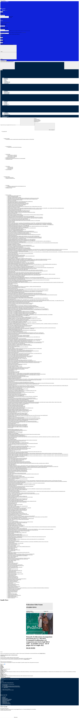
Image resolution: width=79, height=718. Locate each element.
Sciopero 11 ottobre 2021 (11, 597)
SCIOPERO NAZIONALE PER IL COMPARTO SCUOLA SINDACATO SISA (20, 410)
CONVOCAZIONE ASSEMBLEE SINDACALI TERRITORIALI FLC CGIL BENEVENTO (22, 330)
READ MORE (30, 648)
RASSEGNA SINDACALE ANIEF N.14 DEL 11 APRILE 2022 (17, 499)
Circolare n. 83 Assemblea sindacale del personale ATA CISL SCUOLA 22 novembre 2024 (21, 216)
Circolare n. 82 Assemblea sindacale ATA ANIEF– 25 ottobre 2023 (17, 321)
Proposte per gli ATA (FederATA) (12, 591)
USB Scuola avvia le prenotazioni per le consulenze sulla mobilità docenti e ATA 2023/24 (21, 382)
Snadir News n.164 (10, 474)
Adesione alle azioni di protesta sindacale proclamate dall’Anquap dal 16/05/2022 (19, 462)
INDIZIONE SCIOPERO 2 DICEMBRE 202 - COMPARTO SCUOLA (18, 411)
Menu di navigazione (51, 129)
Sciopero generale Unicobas (12, 423)
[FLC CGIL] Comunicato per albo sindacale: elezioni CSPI (16, 275)
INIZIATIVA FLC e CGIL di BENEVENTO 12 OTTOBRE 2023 (17, 324)
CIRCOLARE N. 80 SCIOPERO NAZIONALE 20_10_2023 (17, 322)
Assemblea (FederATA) (11, 542)
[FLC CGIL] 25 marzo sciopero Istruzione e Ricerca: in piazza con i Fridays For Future (20, 521)
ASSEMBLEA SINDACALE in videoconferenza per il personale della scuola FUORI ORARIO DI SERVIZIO (24, 418)
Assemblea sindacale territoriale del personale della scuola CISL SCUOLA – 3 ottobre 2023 (21, 328)
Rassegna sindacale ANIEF (12, 557)
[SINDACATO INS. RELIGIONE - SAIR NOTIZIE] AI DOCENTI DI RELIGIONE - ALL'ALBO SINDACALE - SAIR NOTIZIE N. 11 (28, 309)
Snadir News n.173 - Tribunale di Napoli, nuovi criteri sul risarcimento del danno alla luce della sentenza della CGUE (25, 451)
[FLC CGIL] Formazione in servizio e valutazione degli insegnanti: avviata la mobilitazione (21, 477)
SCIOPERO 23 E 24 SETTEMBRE (13, 433)
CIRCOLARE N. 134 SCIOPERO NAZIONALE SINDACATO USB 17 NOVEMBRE (21, 311)
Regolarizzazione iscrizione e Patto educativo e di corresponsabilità (15, 158)
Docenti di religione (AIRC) (12, 538)
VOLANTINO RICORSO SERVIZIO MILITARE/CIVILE (16, 406)
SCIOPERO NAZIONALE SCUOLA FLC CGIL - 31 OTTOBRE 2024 (18, 225)
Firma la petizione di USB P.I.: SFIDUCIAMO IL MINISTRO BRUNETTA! (19, 546)
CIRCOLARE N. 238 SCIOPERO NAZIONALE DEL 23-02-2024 (18, 281)
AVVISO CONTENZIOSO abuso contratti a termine (15, 228)
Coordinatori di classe (9, 187)
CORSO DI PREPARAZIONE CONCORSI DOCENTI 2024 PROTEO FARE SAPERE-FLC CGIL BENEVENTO (25, 291)
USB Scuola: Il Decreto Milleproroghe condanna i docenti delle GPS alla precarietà (20, 280)
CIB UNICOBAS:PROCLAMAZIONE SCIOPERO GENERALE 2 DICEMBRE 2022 (21, 401)
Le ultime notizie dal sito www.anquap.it (13, 490)
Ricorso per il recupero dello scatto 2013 (13, 243)
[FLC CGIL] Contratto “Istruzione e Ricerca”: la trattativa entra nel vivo (18, 442)
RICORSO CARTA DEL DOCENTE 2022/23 (14, 377)
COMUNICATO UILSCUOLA (12, 235)
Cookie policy (4, 696)
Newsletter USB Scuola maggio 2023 (13, 352)
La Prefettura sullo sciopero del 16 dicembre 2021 (15, 570)
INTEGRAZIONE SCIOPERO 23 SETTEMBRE (15, 432)
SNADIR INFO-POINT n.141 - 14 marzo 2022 (15, 524)
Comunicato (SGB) (10, 562)
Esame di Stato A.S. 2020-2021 (12, 156)
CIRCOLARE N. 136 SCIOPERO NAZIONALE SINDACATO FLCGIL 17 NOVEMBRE (21, 312)
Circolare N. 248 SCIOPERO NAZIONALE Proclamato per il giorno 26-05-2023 (20, 351)
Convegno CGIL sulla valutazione (13, 594)
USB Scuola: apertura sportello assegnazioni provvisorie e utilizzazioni (18, 346)
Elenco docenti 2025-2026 (9, 177)
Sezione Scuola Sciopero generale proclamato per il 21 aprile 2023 (17, 364)
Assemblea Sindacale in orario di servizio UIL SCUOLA (16, 391)
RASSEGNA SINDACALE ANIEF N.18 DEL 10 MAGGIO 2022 (17, 471)
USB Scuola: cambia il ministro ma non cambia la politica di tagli (17, 394)
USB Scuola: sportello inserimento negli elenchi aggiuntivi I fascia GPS (18, 368)
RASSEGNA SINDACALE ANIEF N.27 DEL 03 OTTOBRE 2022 (18, 426)
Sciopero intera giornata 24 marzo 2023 (13, 372)
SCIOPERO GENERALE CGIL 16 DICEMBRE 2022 (16, 395)
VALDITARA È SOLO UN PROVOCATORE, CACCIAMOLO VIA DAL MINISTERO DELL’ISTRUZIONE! (24, 379)
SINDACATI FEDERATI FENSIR (13, 196)
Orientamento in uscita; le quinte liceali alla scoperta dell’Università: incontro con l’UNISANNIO (20, 139)
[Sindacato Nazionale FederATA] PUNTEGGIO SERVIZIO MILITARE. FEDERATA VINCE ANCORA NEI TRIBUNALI (26, 333)
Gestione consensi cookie (6, 702)
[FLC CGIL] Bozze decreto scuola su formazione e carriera (16, 487)
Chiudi (1, 37)
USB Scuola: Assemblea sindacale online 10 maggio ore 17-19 (17, 357)
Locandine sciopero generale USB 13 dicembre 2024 (15, 205)
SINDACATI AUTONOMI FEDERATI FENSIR (15, 199)
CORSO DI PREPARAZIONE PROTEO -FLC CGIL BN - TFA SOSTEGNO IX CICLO (21, 263)
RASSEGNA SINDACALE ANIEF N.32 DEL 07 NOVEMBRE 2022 (18, 414)
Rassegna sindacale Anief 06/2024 (13, 283)
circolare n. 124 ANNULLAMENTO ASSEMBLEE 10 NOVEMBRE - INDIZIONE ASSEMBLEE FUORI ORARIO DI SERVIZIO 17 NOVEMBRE (30, 314)
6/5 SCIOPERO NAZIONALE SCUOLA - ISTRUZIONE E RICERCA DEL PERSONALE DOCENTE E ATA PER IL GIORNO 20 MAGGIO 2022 (30, 465)
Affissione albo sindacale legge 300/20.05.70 (14, 378)
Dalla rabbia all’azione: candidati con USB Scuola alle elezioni (17, 202)
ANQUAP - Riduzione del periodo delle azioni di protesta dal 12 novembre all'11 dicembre (21, 400)
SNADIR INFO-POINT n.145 (12, 503)
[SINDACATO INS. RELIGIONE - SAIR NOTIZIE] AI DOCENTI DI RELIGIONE (20, 253)
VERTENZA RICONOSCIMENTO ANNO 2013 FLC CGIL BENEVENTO (19, 248)
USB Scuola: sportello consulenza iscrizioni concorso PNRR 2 (17, 204)
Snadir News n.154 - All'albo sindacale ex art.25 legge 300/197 (17, 508)
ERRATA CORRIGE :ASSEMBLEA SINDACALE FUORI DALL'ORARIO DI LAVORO (21, 212)
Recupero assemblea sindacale (12, 596)
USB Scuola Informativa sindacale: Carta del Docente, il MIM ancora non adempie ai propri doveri (22, 305)
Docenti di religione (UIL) (11, 550)
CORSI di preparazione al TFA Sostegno (14, 371)
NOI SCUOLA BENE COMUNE (13, 257)
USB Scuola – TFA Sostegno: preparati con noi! (15, 494)
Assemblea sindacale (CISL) (12, 583)
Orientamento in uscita (9, 159)
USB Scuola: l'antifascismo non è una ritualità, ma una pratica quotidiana (18, 376)
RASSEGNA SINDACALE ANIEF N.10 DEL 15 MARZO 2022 (17, 522)
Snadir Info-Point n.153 (11, 450)
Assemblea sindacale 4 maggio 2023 (13, 359)
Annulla (2, 60)
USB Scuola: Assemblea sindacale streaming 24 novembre (16, 408)
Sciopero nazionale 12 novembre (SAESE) (14, 586)
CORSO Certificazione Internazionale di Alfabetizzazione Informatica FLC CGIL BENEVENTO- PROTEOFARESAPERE (26, 277)
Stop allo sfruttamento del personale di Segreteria (15, 475)
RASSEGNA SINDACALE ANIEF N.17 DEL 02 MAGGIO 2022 (17, 478)
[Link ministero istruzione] (4, 1)
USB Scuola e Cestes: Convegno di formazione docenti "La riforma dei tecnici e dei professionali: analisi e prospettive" (25, 320)
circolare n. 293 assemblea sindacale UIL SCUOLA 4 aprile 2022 (17, 510)
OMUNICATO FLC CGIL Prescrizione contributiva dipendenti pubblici (18, 296)
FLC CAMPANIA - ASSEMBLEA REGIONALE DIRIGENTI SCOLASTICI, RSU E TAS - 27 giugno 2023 (24, 340)
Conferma (5, 60)
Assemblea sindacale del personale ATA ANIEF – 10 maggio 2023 (17, 358)
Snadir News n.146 (10, 520)
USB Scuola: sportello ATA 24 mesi (13, 365)
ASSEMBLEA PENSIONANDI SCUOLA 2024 (15, 329)
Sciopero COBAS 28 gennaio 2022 (13, 556)
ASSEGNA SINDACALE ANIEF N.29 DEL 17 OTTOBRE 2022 (17, 424)
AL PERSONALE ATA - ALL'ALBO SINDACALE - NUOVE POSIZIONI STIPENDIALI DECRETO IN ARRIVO (25, 217)
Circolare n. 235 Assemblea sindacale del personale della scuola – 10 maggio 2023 (19, 356)
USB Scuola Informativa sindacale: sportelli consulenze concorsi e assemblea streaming (20, 297)
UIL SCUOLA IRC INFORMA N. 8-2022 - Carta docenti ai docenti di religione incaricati (21, 518)
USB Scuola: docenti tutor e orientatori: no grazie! (15, 366)
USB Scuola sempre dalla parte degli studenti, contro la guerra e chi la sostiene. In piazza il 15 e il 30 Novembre (24, 220)
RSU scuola (9, 568)
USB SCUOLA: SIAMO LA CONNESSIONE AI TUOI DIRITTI (17, 555)
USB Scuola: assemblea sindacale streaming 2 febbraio (15, 389)
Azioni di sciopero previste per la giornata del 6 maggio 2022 (16, 482)
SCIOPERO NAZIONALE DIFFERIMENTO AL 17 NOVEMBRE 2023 (18, 315)
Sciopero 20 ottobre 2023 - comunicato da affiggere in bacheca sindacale (18, 319)
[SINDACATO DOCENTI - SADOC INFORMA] (15, 349)
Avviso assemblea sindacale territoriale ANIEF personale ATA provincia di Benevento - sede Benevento (23, 396)
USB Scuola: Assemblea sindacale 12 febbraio (14, 197)
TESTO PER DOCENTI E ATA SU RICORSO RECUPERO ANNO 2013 (19, 210)
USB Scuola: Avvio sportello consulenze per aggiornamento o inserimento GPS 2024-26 (20, 266)
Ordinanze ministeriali (11, 533)
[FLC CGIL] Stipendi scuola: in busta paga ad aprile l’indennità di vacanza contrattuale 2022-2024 (22, 501)
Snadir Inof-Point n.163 (11, 431)
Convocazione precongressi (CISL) (13, 590)
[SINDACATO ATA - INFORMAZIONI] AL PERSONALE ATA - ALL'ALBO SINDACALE (22, 360)
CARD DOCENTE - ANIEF (12, 505)
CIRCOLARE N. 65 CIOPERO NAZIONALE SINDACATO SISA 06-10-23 (19, 326)
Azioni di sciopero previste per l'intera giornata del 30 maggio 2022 (17, 458)
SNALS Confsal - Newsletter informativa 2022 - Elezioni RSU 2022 (18, 506)
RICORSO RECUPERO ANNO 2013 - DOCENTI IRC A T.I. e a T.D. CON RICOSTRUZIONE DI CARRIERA (25, 237)
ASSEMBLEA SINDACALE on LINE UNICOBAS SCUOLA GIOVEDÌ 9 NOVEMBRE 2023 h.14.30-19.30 (24, 318)
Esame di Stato (8, 154)
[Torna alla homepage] (39, 61)
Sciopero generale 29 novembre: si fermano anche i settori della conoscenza (18, 211)
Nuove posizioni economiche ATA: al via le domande (15, 215)
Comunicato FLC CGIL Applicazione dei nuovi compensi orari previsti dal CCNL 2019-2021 (21, 295)
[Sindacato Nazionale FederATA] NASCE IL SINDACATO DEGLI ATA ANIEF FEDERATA (21, 239)
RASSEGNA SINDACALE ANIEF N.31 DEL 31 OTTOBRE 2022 (18, 420)
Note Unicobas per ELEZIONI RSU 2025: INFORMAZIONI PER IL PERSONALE (20, 201)
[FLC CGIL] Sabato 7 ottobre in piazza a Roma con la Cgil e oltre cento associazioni (20, 325)
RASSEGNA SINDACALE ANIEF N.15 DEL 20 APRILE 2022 (17, 496)
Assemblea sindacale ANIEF (12, 571)
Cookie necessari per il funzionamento (6, 661)
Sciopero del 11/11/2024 (11, 221)
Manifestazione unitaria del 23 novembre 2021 (14, 579)
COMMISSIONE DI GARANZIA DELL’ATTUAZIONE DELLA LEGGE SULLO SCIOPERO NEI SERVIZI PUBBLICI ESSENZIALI (28, 587)
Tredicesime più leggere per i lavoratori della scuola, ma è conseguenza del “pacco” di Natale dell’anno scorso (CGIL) (25, 206)
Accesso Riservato (8, 146)
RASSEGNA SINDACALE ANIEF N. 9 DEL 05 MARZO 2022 (17, 528)
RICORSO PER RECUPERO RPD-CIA (14, 531)
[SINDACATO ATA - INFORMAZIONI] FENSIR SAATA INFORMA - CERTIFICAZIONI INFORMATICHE (24, 286)
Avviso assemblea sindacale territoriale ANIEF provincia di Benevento (18, 412)
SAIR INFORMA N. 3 (11, 370)
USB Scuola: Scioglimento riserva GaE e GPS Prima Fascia (16, 343)
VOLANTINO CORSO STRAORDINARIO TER (15, 331)
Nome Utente (11, 16)
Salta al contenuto (2, 0)
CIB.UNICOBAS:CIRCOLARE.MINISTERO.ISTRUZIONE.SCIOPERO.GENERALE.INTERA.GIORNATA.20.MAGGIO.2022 (27, 467)
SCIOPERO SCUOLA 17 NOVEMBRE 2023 (14, 310)
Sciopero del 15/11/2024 (11, 222)
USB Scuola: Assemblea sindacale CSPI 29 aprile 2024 (16, 256)
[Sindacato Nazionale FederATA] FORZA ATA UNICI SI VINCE (17, 425)
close (1, 69)
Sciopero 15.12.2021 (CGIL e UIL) (13, 569)
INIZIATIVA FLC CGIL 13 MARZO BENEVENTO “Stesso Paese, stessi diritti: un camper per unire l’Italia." (24, 273)
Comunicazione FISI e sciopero (12, 593)
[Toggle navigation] (7, 65)
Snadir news (9, 551)
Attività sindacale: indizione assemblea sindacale (15, 213)
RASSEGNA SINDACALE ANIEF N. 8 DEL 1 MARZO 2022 (17, 532)
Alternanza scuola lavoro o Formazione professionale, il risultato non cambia (19, 558)
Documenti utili (37, 119)
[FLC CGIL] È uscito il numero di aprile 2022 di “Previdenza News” (18, 498)
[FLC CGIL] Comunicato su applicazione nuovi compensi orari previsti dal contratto (20, 303)
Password (10, 17)
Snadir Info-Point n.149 (11, 479)
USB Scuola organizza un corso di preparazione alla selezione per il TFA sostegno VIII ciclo (21, 392)
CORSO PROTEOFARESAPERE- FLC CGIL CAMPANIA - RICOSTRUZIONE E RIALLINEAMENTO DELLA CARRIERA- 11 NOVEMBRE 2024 (30, 224)
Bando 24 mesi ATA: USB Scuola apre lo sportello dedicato (16, 255)
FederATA (9, 592)
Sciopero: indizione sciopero (12, 304)
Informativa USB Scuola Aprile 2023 (13, 363)
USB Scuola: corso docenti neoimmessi (13, 422)
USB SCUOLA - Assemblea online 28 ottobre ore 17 (15, 230)
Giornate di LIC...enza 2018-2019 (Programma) (14, 147)
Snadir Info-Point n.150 (11, 472)
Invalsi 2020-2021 (10, 168)
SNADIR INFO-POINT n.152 (12, 457)
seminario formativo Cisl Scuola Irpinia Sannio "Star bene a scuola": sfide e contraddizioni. (21, 262)
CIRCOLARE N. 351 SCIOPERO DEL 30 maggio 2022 (16, 456)
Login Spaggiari (24, 32)
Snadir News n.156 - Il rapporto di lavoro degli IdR (15, 504)
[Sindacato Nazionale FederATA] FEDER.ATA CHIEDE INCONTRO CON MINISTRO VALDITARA (23, 419)
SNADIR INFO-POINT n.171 (12, 384)
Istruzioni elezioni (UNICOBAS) (12, 547)
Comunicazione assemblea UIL (12, 485)
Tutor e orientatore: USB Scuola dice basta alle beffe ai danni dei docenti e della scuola (20, 355)
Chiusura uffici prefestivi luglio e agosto (13, 441)
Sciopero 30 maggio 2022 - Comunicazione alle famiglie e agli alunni (18, 452)
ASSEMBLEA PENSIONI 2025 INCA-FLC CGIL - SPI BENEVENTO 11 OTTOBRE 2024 (21, 240)
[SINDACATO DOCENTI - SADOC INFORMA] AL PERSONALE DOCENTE (20, 345)
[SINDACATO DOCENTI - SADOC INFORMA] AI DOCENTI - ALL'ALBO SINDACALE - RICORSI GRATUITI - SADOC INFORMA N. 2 (29, 241)
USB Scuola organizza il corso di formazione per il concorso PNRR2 (18, 218)
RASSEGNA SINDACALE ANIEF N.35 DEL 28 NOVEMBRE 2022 (18, 399)
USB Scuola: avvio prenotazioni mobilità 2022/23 (15, 534)
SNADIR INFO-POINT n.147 (12, 497)
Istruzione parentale (8, 169)
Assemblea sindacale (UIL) (12, 575)
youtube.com (2, 664)
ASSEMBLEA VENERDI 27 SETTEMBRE (14, 244)
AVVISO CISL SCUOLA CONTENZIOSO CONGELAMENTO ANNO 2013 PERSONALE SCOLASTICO (24, 234)
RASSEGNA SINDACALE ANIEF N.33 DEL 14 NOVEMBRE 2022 (18, 409)
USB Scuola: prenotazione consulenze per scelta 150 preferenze (17, 338)
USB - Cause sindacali (11, 347)
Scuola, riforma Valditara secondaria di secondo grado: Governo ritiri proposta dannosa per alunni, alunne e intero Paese (25, 301)
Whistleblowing (4, 701)
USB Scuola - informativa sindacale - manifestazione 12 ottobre (17, 238)
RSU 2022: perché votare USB (12, 502)
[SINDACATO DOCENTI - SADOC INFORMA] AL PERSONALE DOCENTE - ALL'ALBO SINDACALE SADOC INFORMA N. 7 (28, 308)
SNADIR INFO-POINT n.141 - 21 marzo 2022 (15, 515)
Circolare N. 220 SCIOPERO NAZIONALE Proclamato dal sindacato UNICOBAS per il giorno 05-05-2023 (24, 362)
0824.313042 (5, 685)
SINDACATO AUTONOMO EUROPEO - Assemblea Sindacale (17, 470)
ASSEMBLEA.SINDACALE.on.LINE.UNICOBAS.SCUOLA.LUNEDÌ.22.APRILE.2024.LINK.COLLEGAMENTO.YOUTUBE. (27, 260)
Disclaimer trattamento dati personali (5, 710)
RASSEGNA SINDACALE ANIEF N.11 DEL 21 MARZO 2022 (17, 513)
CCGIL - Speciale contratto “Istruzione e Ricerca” (15, 460)
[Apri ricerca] (71, 65)
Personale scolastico (37, 120)
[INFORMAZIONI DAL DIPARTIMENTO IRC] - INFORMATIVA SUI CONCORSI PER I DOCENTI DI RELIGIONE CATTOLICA (28, 290)
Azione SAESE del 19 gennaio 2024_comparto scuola (15, 289)
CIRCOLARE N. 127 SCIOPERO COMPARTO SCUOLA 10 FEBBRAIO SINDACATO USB (22, 390)
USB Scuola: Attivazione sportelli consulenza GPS (15, 483)
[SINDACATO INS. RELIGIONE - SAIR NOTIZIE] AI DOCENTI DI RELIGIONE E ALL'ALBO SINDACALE (25, 293)
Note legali (3, 697)
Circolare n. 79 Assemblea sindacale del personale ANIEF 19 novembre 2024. (19, 219)
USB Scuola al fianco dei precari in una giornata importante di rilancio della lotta (19, 233)
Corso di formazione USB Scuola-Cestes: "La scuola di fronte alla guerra (18, 514)
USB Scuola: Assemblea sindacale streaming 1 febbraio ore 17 (17, 287)
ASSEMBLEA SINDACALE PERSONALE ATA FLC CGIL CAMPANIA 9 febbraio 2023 (21, 387)
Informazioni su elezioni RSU (12, 200)
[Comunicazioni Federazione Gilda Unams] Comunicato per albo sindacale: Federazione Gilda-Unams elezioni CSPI (24, 272)
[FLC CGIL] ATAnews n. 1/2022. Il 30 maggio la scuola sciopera (17, 468)
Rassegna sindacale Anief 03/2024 (13, 288)
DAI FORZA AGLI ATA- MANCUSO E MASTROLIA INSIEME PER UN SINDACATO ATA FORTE (23, 198)
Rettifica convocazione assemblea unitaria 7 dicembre (15, 573)
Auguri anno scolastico (11, 438)
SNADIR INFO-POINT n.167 (12, 416)
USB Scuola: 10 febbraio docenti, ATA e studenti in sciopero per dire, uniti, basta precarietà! (21, 386)
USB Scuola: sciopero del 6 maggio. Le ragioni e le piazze (16, 476)
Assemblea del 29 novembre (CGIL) (13, 577)
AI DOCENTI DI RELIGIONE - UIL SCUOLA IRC (15, 543)
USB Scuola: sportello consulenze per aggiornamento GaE (16, 525)
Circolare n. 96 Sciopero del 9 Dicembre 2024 (14, 209)
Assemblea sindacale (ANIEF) (12, 574)
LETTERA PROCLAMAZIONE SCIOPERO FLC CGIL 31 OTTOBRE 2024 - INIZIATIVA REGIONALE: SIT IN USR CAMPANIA (28, 226)
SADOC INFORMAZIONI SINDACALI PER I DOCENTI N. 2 (17, 430)
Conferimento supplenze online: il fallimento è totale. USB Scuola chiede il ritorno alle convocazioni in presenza (24, 434)
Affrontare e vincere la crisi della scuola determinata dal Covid (17, 186)
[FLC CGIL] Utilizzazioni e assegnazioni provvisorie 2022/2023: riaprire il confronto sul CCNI (21, 446)
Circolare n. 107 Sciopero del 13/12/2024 (14, 207)
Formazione (7, 185)
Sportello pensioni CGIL (11, 548)
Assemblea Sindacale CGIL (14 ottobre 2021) (14, 595)
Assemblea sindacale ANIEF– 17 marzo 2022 (14, 523)
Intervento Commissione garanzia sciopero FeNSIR (15, 316)
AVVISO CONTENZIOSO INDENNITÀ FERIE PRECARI (17, 229)
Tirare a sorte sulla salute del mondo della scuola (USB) (16, 565)
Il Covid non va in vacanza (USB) (13, 566)
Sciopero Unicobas (10, 427)
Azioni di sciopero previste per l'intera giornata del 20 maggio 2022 (17, 469)
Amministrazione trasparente (6, 703)
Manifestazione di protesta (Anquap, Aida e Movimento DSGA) (17, 578)
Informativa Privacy (5, 698)
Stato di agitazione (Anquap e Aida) (13, 580)
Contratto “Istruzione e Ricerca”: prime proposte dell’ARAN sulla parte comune (19, 448)
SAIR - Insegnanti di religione (12, 439)
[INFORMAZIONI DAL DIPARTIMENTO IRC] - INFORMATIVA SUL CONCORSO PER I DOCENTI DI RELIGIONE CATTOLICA (28, 299)
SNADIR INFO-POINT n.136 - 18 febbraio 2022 (15, 535)
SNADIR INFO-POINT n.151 (12, 464)
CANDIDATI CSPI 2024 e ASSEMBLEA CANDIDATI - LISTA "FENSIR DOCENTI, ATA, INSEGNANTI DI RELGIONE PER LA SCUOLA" (29, 259)
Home (35, 118)
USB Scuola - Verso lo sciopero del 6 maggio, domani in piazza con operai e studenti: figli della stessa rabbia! (23, 493)
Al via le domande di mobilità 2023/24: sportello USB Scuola (16, 375)
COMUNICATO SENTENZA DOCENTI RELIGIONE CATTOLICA (18, 203)
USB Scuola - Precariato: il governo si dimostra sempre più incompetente (18, 519)
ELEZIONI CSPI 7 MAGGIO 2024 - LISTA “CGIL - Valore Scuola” (18, 269)
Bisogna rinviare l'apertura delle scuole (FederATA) (15, 564)
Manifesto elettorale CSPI (11, 271)
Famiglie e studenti (7, 138)
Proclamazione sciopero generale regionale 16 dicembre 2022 (16, 393)
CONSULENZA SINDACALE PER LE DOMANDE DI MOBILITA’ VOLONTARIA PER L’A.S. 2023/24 (24, 374)
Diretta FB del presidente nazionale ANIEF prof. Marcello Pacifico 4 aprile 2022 (19, 507)
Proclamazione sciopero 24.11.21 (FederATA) (14, 588)
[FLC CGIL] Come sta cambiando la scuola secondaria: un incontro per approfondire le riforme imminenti (23, 306)
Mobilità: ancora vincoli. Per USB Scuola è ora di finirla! (16, 417)
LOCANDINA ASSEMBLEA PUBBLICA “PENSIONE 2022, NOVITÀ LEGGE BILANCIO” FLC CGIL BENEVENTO (26, 539)
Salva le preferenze (7, 677)
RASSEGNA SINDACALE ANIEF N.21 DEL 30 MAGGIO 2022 (17, 449)
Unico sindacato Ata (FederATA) (12, 581)
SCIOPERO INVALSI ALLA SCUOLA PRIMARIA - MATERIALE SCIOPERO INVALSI (21, 484)
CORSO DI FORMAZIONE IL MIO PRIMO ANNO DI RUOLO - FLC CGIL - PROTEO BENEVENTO (23, 236)
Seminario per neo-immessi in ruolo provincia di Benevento (16, 404)
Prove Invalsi (8, 166)
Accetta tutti (2, 677)
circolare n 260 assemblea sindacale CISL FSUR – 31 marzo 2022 (17, 517)
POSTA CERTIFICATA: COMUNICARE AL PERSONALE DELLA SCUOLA (20, 258)
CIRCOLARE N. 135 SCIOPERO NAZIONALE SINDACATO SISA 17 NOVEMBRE (21, 313)
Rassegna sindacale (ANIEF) (12, 545)
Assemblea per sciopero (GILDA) (13, 576)
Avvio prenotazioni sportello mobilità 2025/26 (14, 195)
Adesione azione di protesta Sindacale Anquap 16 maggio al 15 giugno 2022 (19, 461)
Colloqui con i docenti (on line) (10, 157)
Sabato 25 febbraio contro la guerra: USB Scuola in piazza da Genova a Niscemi (19, 380)
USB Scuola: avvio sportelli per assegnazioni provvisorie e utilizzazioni (18, 445)
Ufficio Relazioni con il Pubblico (7, 699)
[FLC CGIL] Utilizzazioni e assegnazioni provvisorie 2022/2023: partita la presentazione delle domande (23, 443)
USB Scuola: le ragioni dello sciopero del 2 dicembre (15, 405)
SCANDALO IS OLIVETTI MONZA (13, 334)
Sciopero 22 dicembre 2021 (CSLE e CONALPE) (15, 567)
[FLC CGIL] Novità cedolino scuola (13, 284)
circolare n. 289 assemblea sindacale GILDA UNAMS (15, 512)
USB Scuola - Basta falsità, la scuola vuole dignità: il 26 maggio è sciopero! (18, 354)
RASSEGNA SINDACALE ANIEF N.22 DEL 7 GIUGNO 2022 (17, 447)
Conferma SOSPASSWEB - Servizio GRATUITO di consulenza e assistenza (19, 247)
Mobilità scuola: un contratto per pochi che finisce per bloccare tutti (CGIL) (18, 552)
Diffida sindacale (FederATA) (12, 585)
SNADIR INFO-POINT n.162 (12, 437)
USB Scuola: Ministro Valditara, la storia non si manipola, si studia (17, 413)
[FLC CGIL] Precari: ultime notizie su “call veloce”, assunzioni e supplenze (19, 335)
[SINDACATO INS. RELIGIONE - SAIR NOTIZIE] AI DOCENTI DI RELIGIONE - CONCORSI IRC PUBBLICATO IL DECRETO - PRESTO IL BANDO (31, 274)
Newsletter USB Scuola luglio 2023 (13, 337)
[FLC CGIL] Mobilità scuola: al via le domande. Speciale (16, 276)
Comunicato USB (10, 561)
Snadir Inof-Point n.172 (11, 381)
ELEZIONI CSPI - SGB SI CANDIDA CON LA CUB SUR (17, 261)
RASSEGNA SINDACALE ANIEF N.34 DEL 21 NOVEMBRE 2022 (18, 403)
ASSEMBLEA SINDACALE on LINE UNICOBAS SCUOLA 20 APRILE (19, 367)
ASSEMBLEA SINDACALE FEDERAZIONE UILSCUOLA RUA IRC (18, 302)
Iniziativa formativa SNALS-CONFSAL (13, 559)
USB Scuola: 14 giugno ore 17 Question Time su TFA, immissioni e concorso (19, 344)
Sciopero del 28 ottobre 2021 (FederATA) (14, 589)
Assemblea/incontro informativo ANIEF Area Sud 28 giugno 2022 (17, 444)
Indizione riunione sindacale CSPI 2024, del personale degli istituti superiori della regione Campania (22, 268)
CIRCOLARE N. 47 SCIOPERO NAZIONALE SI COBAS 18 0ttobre (18, 232)
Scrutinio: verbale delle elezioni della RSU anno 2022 (15, 500)
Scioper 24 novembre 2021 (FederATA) (13, 584)
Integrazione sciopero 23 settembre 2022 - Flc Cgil (15, 429)
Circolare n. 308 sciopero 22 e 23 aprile (13, 495)
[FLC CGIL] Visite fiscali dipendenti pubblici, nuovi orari (16, 292)
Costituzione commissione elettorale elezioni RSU (15, 537)
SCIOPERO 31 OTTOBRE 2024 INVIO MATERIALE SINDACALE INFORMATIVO (21, 231)
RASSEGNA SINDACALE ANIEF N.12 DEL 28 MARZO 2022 (17, 509)
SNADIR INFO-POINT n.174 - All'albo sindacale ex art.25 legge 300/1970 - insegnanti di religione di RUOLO (24, 373)
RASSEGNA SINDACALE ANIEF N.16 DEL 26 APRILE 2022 (17, 489)
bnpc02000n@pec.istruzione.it (12, 686)
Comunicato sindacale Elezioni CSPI (13, 254)
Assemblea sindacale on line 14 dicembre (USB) (15, 572)
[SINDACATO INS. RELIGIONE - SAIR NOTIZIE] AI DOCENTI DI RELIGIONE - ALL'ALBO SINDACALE (25, 339)
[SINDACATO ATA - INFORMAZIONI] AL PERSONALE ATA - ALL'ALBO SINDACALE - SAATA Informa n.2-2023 (26, 341)
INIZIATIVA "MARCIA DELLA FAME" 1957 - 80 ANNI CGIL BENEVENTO (20, 245)
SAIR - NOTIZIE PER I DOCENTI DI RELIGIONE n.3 (16, 435)
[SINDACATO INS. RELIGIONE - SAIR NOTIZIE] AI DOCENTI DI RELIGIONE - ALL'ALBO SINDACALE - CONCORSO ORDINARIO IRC (30, 223)
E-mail (10, 30)
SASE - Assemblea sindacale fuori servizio (14, 549)
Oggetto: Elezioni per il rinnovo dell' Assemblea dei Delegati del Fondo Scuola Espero (20, 554)
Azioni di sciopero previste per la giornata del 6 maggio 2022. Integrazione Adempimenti (20, 486)
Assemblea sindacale (11, 397)
